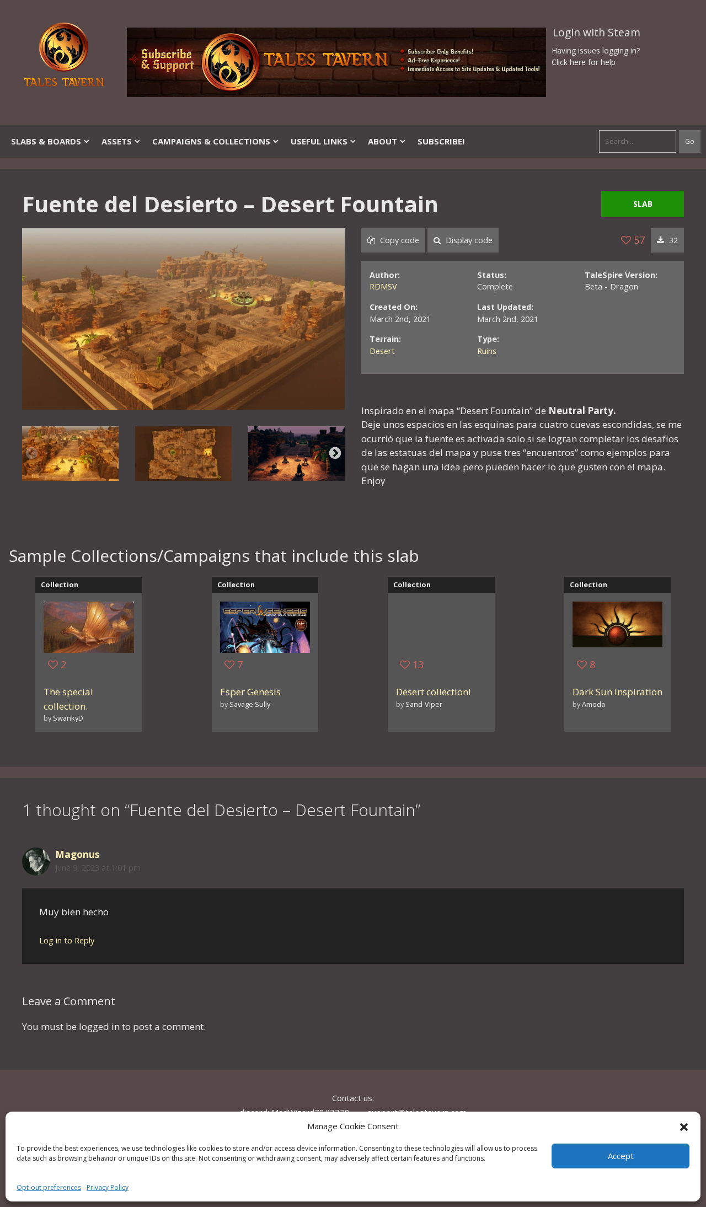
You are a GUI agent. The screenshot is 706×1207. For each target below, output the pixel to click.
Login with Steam (596, 32)
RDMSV (383, 286)
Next (335, 453)
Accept (621, 1155)
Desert (382, 351)
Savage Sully (249, 704)
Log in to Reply (66, 940)
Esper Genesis (250, 691)
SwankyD (68, 718)
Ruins (486, 351)
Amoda (593, 704)
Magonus (77, 854)
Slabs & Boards (46, 141)
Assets (116, 141)
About (382, 141)
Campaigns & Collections (211, 141)
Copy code (398, 240)
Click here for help (584, 62)
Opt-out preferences (49, 1187)
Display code (468, 240)
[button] (683, 1125)
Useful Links (319, 141)
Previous (32, 453)
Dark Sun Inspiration (617, 691)
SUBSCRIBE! (441, 141)
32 (672, 240)
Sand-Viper (423, 704)
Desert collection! (433, 691)
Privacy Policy (108, 1187)
